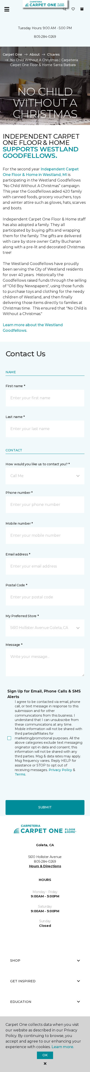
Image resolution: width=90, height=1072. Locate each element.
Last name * (15, 416)
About (35, 54)
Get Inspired (23, 981)
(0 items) (82, 9)
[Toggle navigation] (7, 9)
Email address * (18, 554)
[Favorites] (73, 9)
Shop (15, 960)
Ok (44, 1055)
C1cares (53, 54)
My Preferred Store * (22, 616)
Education (20, 1002)
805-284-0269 (45, 37)
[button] (64, 9)
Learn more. (62, 1047)
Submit (45, 807)
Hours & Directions (45, 866)
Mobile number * (19, 523)
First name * (15, 386)
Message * (14, 644)
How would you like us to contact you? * (38, 464)
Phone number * (19, 492)
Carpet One (12, 54)
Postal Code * (16, 585)
